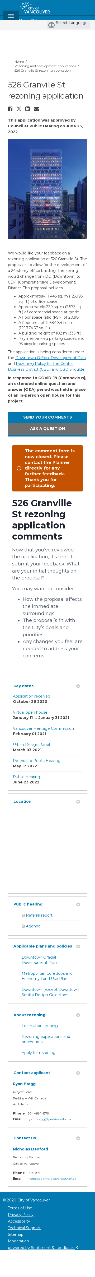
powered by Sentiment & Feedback (41, 1247)
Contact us (24, 1138)
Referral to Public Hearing (36, 760)
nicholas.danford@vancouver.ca (51, 1179)
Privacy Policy (21, 1214)
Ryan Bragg (24, 1083)
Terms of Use (20, 1208)
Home (19, 61)
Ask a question (47, 428)
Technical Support (24, 1227)
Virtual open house (30, 712)
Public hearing (27, 904)
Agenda (33, 926)
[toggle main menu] (11, 18)
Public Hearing (26, 776)
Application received (31, 696)
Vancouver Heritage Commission (43, 728)
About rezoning (29, 1015)
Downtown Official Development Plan (50, 357)
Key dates (23, 686)
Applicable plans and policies (42, 946)
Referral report (39, 915)
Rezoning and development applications (45, 66)
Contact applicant (31, 1072)
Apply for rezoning (38, 1052)
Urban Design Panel (31, 744)
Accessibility (19, 1221)
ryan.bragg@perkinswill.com (49, 1119)
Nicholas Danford (30, 1149)
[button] (11, 109)
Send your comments (47, 417)
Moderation (18, 1241)
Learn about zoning (40, 1025)
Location (22, 801)
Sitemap (15, 1234)
